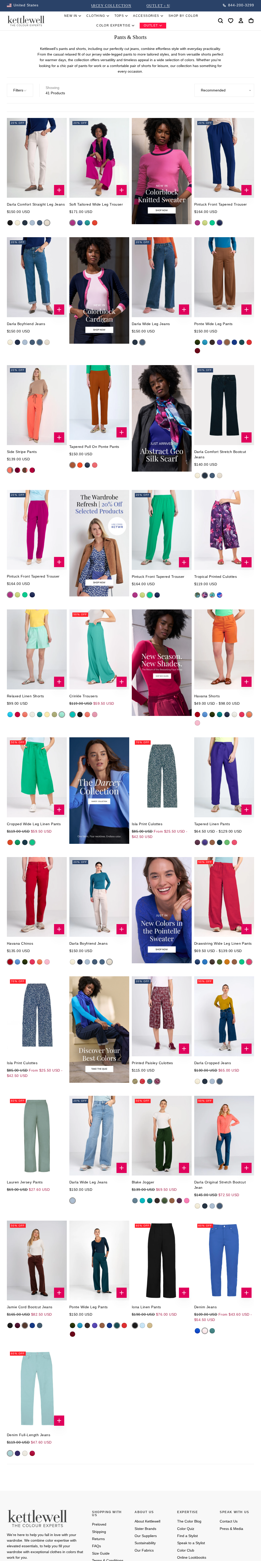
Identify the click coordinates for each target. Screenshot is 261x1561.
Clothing (95, 16)
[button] (22, 5)
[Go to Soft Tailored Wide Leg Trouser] (99, 158)
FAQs (96, 1546)
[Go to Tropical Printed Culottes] (224, 530)
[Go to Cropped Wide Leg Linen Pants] (37, 777)
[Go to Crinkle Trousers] (99, 649)
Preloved (99, 1524)
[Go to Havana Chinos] (37, 897)
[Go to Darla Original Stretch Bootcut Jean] (224, 1136)
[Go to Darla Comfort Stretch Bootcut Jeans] (224, 405)
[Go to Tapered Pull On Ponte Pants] (99, 402)
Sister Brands (145, 1529)
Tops (119, 16)
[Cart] (251, 21)
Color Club (185, 1550)
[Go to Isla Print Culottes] (162, 777)
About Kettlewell (147, 1521)
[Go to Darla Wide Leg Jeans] (162, 277)
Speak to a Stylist (191, 1543)
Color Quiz (185, 1529)
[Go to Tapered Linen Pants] (224, 777)
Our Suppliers (146, 1536)
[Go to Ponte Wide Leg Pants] (224, 277)
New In (70, 16)
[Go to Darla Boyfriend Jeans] (37, 277)
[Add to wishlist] (231, 21)
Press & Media (231, 1529)
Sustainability (145, 1543)
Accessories (146, 16)
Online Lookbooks (191, 1557)
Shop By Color (183, 16)
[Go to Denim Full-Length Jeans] (37, 1388)
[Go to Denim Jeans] (224, 1260)
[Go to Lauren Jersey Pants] (37, 1136)
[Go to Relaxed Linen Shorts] (37, 649)
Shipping (99, 1532)
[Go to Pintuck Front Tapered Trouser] (224, 158)
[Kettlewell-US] (37, 1518)
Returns (98, 1539)
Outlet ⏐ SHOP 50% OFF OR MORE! (130, 6)
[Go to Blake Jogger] (162, 1136)
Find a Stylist (187, 1536)
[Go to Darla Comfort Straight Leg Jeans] (37, 158)
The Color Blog (189, 1521)
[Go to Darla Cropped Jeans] (224, 1016)
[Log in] (241, 21)
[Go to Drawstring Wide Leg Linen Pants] (224, 897)
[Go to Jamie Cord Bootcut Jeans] (37, 1260)
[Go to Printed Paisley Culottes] (162, 1016)
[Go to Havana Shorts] (224, 649)
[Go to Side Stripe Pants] (37, 405)
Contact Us (229, 1521)
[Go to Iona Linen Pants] (162, 1260)
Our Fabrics (144, 1550)
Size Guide (101, 1553)
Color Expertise (113, 25)
